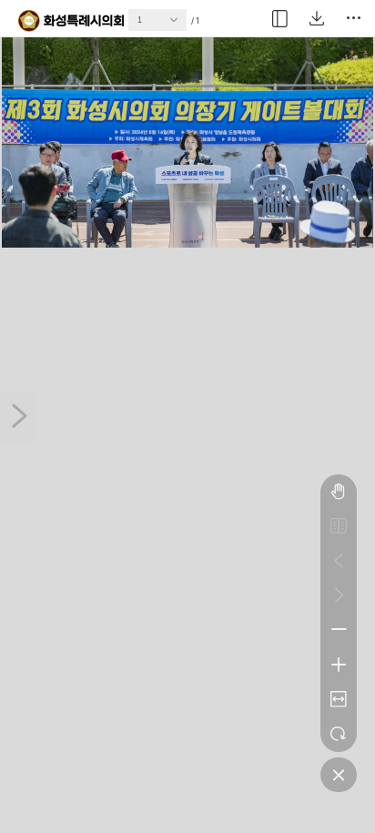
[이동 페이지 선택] (178, 25)
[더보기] (353, 18)
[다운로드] (316, 18)
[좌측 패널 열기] (280, 18)
